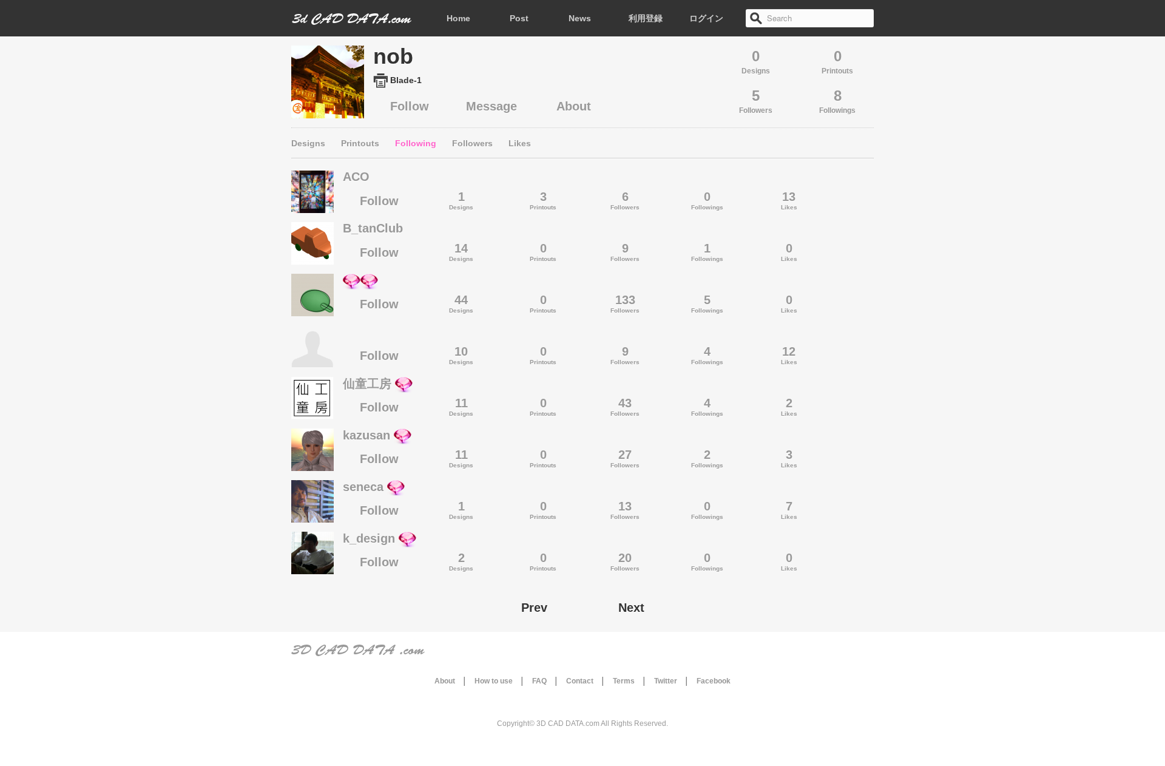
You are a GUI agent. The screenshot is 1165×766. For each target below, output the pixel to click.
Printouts (360, 143)
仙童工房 (367, 383)
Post (519, 18)
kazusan (366, 435)
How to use (493, 681)
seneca (363, 486)
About (573, 106)
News (580, 18)
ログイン (706, 18)
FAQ (539, 681)
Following (415, 143)
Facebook (714, 681)
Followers (472, 143)
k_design (369, 538)
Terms (624, 681)
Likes (519, 143)
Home (458, 18)
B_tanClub (373, 228)
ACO (356, 176)
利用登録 (646, 18)
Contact (579, 681)
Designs (308, 143)
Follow (409, 106)
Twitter (665, 681)
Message (491, 106)
